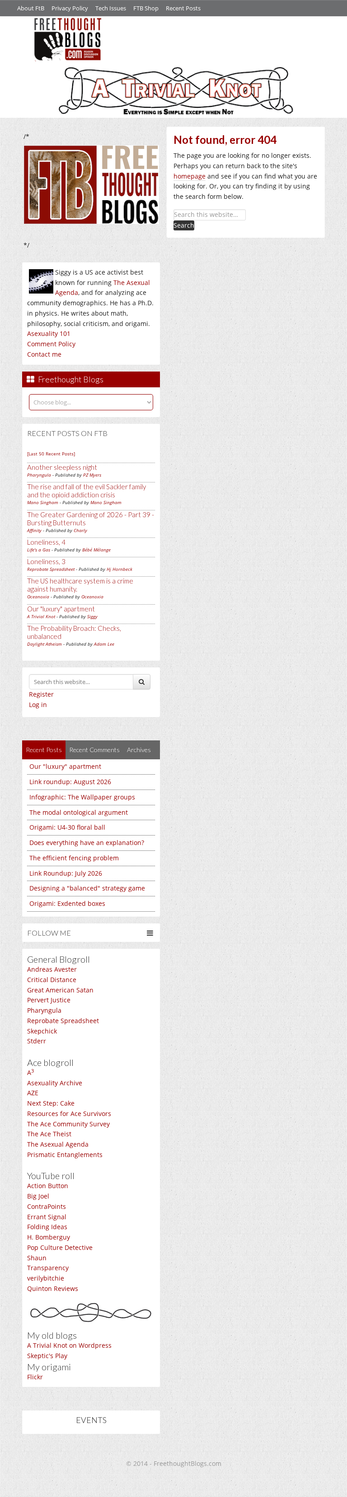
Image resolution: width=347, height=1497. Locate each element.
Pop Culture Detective (60, 1247)
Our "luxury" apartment (61, 609)
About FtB (30, 8)
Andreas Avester (52, 969)
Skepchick (42, 1031)
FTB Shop (146, 8)
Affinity (34, 530)
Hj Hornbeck (119, 569)
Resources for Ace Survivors (69, 1113)
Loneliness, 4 (46, 542)
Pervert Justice (48, 1000)
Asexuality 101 (48, 333)
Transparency (48, 1267)
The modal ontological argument (78, 812)
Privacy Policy (70, 8)
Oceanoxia (38, 596)
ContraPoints (46, 1206)
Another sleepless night (62, 467)
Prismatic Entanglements (65, 1154)
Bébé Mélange (96, 549)
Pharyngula (39, 475)
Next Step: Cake (51, 1103)
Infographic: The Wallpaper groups (82, 797)
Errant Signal (46, 1216)
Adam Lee (104, 644)
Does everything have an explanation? (86, 842)
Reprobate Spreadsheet (51, 569)
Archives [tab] (139, 749)
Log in (38, 704)
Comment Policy (51, 344)
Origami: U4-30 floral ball (67, 827)
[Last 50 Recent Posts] (51, 453)
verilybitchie (45, 1278)
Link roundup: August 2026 (70, 781)
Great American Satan (60, 990)
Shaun (37, 1258)
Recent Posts (183, 8)
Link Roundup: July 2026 (65, 873)
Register (41, 694)
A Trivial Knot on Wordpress (69, 1345)
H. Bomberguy (48, 1237)
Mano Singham (42, 502)
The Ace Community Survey (68, 1124)
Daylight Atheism (44, 644)
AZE (32, 1092)
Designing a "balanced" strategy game (87, 888)
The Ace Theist (49, 1134)
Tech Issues (110, 8)
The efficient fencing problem (74, 858)
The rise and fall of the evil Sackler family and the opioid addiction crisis (86, 490)
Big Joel (38, 1196)
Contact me (44, 354)
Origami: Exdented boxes (67, 903)
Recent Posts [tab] (44, 749)
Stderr (36, 1041)
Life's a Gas (38, 549)
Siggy (92, 616)
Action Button (47, 1185)
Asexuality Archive (54, 1083)
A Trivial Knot (41, 616)
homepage (190, 176)
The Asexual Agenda (58, 1144)
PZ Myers (92, 475)
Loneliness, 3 (46, 561)
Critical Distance (51, 979)
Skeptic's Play (47, 1355)
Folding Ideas (47, 1226)
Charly (80, 530)
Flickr (35, 1377)
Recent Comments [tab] (94, 749)
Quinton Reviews (52, 1288)
